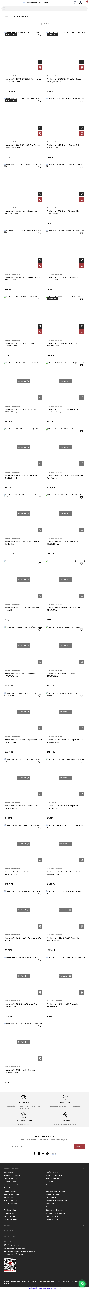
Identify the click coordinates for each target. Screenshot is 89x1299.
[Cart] (86, 2)
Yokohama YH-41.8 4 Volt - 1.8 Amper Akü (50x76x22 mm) (63, 146)
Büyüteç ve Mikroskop (54, 1210)
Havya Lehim (50, 1188)
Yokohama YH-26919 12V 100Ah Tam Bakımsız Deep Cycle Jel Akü (23, 146)
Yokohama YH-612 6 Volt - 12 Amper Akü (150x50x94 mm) (20, 675)
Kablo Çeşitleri (51, 1204)
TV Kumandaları (10, 1210)
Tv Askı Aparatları (10, 1204)
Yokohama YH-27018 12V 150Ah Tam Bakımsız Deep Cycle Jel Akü (64, 80)
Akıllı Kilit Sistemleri (11, 1201)
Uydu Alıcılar (8, 1172)
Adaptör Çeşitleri (10, 1191)
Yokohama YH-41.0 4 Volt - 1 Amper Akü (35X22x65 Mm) (20, 410)
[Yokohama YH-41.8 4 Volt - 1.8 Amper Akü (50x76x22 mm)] (65, 117)
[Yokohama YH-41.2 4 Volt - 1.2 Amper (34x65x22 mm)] (23, 315)
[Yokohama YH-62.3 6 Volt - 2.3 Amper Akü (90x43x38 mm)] (65, 183)
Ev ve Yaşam (8, 1188)
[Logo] (36, 3)
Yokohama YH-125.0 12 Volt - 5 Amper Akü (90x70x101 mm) (63, 542)
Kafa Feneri (50, 1185)
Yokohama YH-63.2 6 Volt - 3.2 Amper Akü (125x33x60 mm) (21, 807)
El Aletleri (49, 1182)
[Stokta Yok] (40, 397)
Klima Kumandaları (52, 1207)
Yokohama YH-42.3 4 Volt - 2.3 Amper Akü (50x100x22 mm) (21, 212)
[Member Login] (80, 2)
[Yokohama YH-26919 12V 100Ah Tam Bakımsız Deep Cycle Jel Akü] (23, 117)
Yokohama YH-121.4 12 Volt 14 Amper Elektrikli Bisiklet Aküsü (22, 542)
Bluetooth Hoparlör (11, 1207)
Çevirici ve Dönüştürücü (13, 1219)
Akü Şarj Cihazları (52, 1172)
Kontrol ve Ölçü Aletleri (54, 1175)
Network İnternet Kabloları (55, 1213)
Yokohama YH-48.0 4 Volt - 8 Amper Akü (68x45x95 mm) (62, 807)
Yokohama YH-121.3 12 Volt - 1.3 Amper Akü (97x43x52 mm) (63, 609)
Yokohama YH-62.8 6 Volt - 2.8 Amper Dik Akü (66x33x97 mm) (22, 278)
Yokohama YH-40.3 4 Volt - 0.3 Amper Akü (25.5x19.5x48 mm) (63, 410)
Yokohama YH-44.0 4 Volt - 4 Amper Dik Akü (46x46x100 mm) (64, 873)
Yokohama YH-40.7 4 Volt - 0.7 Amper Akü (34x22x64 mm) (21, 476)
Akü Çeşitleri (8, 1197)
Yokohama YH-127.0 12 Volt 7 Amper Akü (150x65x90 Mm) (20, 1071)
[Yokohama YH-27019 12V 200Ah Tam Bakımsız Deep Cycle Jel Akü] (23, 51)
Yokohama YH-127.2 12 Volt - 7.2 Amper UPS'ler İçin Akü (23, 939)
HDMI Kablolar (9, 1213)
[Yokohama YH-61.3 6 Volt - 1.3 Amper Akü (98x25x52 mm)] (65, 249)
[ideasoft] (32, 1288)
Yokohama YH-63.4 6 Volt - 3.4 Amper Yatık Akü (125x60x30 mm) (65, 741)
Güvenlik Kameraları (11, 1194)
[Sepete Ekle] (40, 67)
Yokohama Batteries (24, 16)
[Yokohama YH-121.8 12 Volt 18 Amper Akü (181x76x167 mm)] (65, 315)
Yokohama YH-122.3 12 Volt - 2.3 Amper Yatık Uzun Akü (22, 609)
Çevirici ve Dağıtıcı (52, 1216)
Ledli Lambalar (51, 1197)
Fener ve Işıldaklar (52, 1178)
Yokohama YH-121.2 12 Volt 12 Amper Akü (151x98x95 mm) (21, 1005)
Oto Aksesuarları (52, 1219)
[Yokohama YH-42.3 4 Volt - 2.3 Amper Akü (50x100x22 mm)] (23, 183)
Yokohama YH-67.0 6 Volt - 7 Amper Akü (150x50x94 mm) (62, 675)
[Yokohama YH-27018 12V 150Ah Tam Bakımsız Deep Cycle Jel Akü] (65, 51)
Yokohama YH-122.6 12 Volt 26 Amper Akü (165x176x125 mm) (63, 939)
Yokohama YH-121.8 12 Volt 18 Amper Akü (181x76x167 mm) (62, 344)
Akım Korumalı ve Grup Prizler (15, 1185)
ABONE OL (79, 1146)
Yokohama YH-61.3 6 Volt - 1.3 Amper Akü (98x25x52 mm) (62, 278)
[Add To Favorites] (39, 35)
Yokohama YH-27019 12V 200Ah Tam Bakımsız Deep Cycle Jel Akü (23, 80)
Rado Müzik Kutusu (53, 1194)
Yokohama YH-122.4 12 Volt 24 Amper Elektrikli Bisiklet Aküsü (65, 476)
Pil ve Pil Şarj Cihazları (12, 1175)
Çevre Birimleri (9, 1216)
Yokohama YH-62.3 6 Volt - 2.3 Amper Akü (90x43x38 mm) (63, 212)
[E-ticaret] (44, 1288)
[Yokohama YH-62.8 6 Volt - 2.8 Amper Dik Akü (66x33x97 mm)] (23, 249)
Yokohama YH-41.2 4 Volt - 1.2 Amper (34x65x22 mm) (19, 344)
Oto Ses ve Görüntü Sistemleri (57, 1201)
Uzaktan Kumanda (10, 1182)
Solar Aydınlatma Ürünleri (55, 1191)
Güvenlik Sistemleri (11, 1178)
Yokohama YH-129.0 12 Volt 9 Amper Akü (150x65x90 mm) (62, 1005)
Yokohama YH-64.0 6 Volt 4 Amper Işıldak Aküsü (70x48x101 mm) (23, 741)
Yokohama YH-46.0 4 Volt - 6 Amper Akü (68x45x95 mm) (21, 873)
